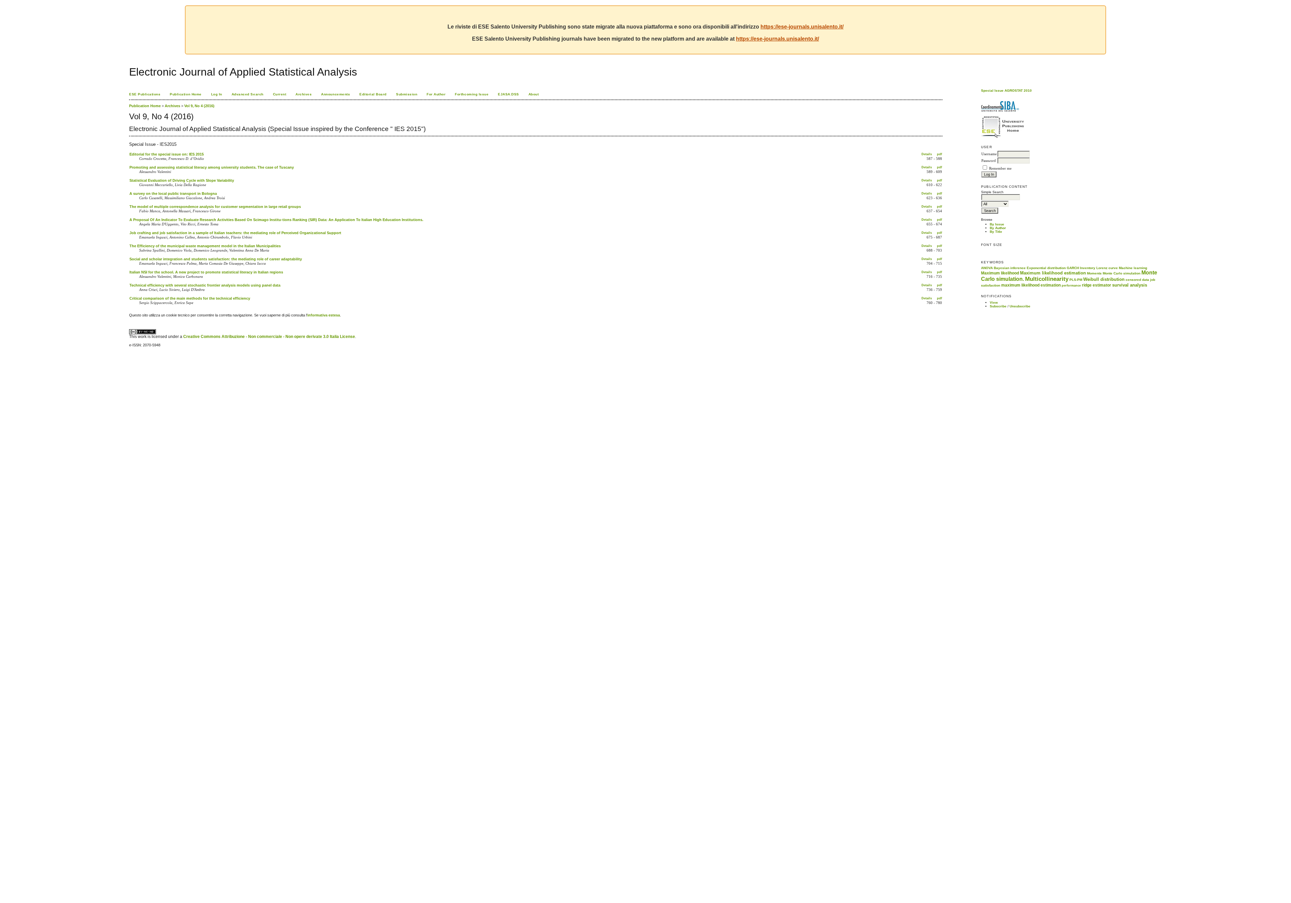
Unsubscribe (1020, 306)
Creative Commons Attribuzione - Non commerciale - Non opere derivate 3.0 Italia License (269, 336)
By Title (996, 231)
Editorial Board (373, 94)
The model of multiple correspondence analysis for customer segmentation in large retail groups (215, 207)
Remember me (1000, 168)
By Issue (997, 224)
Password (988, 161)
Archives (304, 94)
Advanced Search (248, 94)
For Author (436, 94)
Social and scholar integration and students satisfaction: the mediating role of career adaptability (215, 259)
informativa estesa (323, 315)
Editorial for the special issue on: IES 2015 (166, 154)
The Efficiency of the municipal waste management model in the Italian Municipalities (205, 246)
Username (989, 154)
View (994, 302)
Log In (216, 94)
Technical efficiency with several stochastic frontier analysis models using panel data (204, 285)
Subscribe (998, 306)
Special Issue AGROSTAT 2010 (1006, 90)
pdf (939, 154)
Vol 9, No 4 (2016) (199, 106)
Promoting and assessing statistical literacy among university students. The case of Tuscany (211, 167)
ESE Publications (144, 94)
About (534, 94)
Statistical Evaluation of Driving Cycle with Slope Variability (181, 180)
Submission (406, 94)
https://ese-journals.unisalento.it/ (802, 27)
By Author (998, 228)
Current (279, 94)
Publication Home (185, 94)
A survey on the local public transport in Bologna (173, 193)
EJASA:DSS (508, 94)
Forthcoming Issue (471, 94)
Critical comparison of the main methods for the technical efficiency (189, 298)
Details (927, 154)
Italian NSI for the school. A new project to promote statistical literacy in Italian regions (206, 272)
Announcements (335, 94)
